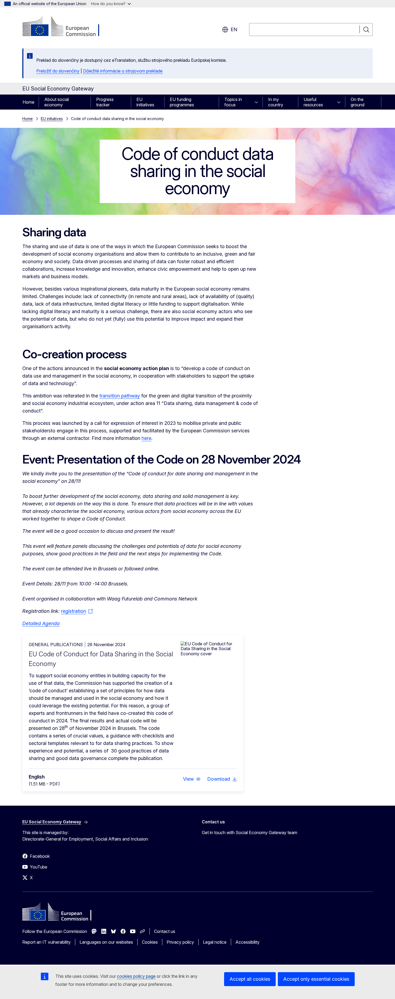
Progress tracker (105, 102)
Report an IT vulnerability (46, 942)
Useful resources (313, 102)
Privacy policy (180, 942)
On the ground (357, 102)
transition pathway (119, 396)
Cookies (150, 942)
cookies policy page (136, 976)
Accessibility (247, 942)
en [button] (234, 29)
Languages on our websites (106, 942)
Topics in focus (233, 102)
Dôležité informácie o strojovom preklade (123, 71)
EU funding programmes (182, 102)
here (146, 438)
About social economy (56, 102)
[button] (192, 779)
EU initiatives (145, 102)
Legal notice (215, 942)
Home (28, 102)
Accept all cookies (249, 979)
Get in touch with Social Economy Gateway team (249, 832)
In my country (275, 102)
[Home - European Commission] (65, 27)
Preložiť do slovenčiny (58, 71)
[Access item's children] (258, 102)
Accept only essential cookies (316, 979)
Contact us (164, 931)
